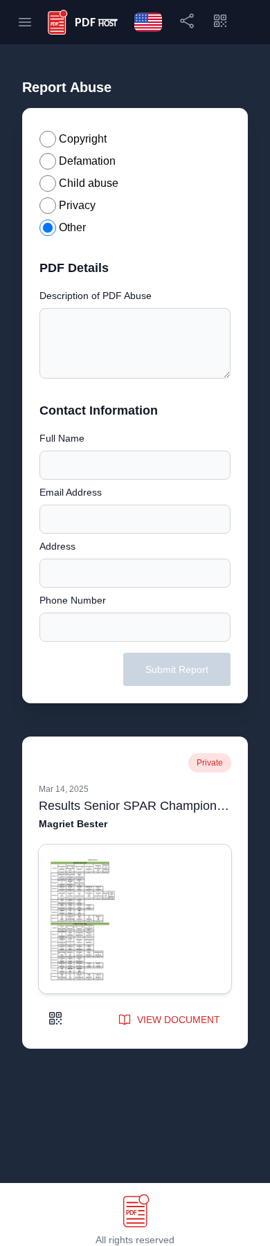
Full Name (61, 438)
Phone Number (72, 600)
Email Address (70, 492)
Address (57, 546)
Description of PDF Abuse (95, 295)
